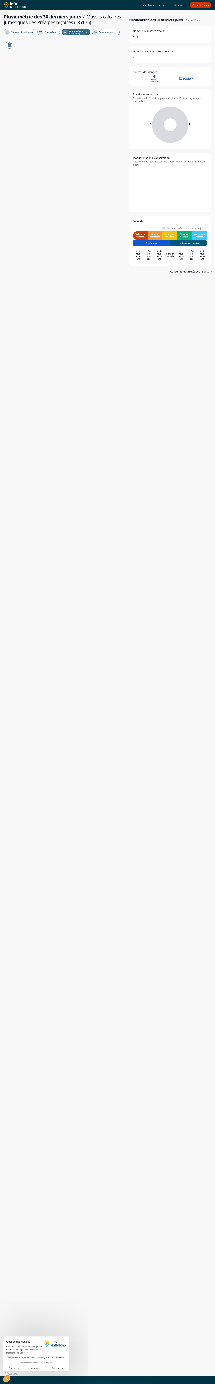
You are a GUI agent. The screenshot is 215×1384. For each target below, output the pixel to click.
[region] (64, 707)
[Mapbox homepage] (12, 1373)
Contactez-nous (200, 4)
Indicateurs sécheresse (155, 4)
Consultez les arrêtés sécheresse (189, 271)
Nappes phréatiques (19, 32)
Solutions (180, 4)
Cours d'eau (48, 32)
